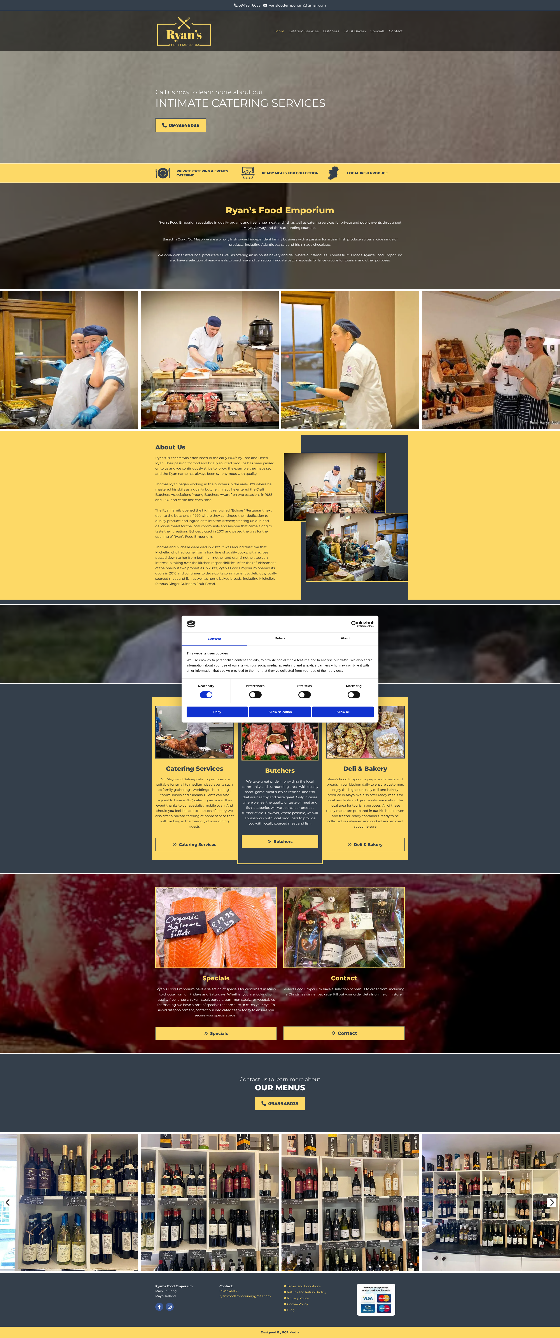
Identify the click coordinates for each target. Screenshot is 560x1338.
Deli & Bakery (354, 31)
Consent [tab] (214, 639)
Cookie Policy (295, 1304)
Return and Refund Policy (304, 1292)
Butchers (331, 31)
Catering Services (304, 31)
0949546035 (249, 5)
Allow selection (280, 712)
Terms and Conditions (302, 1286)
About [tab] (345, 638)
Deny (217, 712)
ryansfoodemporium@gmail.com (297, 5)
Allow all (343, 712)
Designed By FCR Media (280, 1332)
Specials (377, 31)
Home (278, 31)
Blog (289, 1310)
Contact (395, 31)
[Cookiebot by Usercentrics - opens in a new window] (354, 624)
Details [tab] (280, 638)
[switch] (255, 694)
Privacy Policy (296, 1298)
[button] (180, 125)
